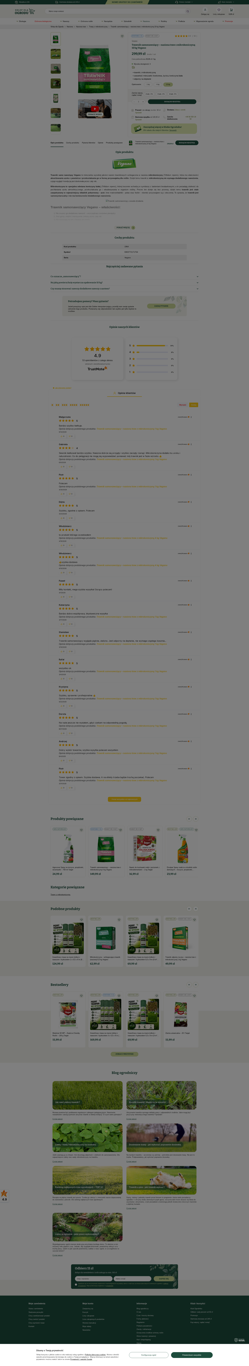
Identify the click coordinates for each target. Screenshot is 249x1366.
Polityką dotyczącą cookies (95, 1355)
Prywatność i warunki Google (81, 1359)
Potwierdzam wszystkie (191, 1355)
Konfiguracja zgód (148, 1355)
